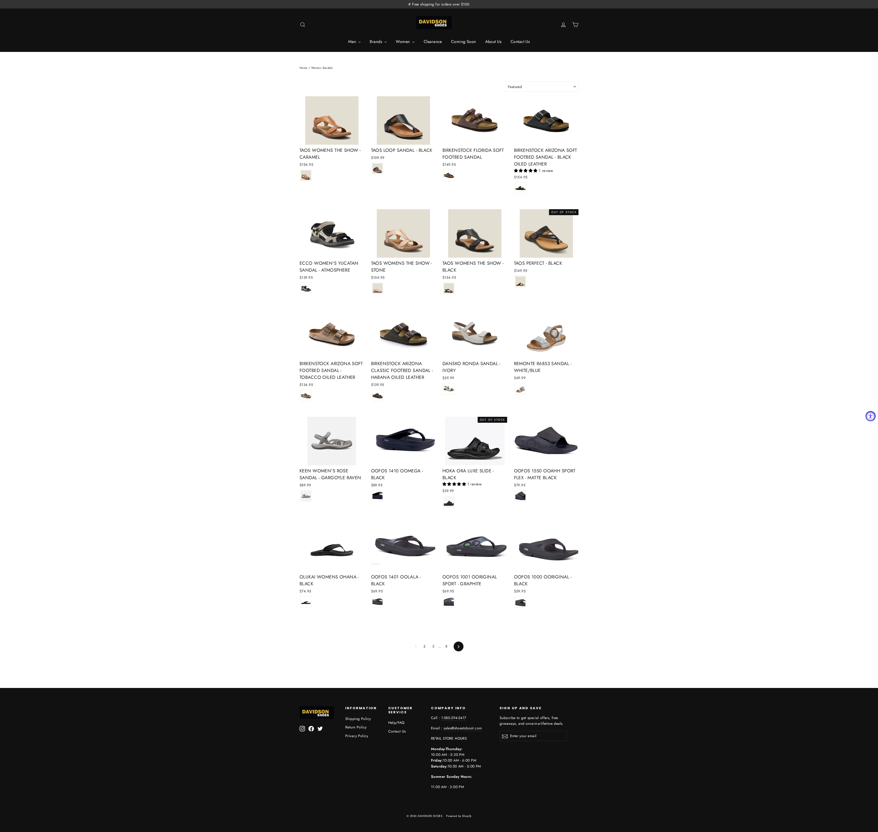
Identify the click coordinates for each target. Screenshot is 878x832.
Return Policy (356, 727)
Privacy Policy (356, 735)
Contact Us (520, 42)
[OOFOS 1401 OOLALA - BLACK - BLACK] (377, 602)
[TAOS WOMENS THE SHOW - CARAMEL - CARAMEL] (305, 175)
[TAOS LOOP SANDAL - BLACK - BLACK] (377, 168)
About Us (493, 42)
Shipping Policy (358, 718)
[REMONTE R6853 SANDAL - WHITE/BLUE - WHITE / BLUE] (520, 388)
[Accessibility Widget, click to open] (870, 416)
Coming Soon (463, 42)
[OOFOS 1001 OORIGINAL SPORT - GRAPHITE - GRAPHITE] (448, 602)
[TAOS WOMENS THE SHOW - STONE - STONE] (377, 288)
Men (352, 42)
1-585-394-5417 (453, 717)
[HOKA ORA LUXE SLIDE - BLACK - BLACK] (448, 501)
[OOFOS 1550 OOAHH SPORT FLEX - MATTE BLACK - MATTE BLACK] (520, 495)
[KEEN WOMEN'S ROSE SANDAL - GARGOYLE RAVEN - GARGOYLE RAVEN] (305, 495)
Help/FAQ (396, 722)
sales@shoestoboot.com (463, 728)
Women (403, 42)
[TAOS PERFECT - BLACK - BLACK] (520, 281)
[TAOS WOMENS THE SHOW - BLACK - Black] (448, 288)
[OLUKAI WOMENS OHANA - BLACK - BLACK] (305, 602)
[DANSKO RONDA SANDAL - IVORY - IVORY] (448, 388)
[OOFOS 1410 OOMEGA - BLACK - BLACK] (377, 495)
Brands (376, 42)
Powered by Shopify (458, 816)
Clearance (433, 42)
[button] (526, 170)
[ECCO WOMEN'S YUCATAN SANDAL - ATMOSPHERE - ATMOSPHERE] (305, 288)
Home (304, 68)
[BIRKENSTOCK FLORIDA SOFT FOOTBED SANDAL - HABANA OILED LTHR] (448, 175)
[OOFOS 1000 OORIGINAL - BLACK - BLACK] (520, 602)
